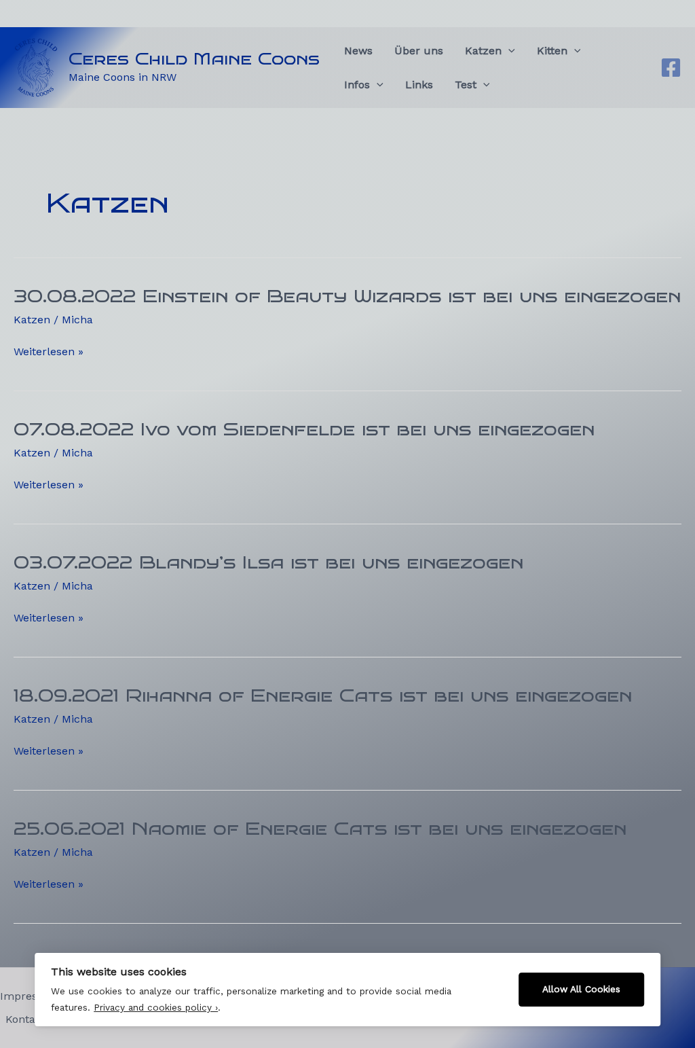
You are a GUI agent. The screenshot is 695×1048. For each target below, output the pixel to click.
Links (419, 84)
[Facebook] (670, 67)
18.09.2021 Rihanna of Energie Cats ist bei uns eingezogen (323, 695)
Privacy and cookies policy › (156, 1007)
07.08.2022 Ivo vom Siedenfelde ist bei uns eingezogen (304, 429)
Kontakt (25, 1019)
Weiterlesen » (48, 352)
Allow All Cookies (581, 988)
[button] (508, 51)
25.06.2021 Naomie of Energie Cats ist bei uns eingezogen (320, 828)
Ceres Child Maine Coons (194, 59)
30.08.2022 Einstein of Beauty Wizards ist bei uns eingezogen (347, 296)
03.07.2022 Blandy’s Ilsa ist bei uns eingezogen (268, 562)
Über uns (418, 50)
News (358, 50)
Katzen (32, 319)
